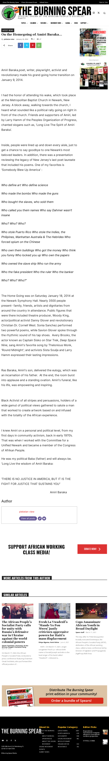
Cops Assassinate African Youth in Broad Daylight (88, 625)
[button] (104, 13)
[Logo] (13, 731)
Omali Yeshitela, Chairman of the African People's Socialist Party (15, 646)
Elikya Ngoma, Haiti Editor (49, 642)
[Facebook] (89, 13)
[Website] (40, 519)
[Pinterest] (32, 45)
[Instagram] (93, 13)
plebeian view (9, 39)
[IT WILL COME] (105, 741)
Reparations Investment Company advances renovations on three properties (91, 733)
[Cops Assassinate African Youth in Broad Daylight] (91, 611)
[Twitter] (98, 13)
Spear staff (80, 632)
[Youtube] (84, 13)
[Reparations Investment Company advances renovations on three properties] (105, 732)
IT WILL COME (89, 741)
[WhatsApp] (38, 45)
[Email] (44, 519)
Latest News (7, 30)
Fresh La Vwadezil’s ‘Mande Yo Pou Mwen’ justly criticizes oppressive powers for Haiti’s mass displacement (54, 630)
